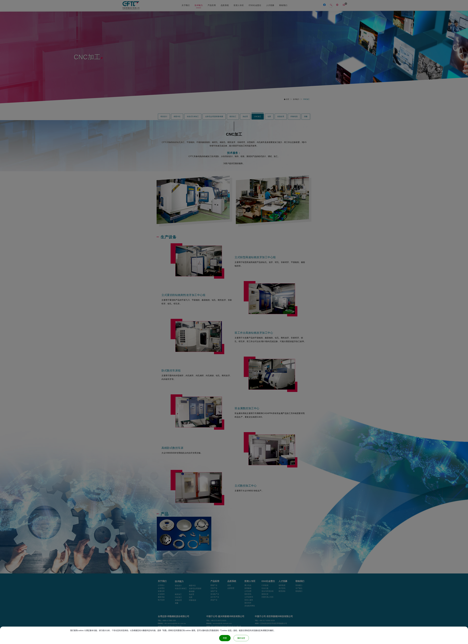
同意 (225, 638)
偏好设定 (241, 638)
